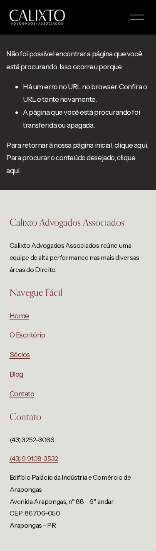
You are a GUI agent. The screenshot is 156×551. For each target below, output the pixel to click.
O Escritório (27, 334)
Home (19, 315)
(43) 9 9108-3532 (34, 458)
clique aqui (130, 145)
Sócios (20, 354)
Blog (16, 374)
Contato (22, 393)
